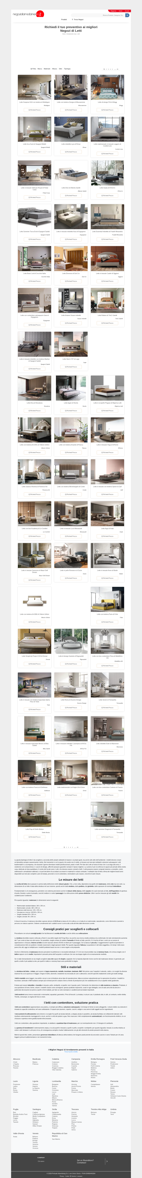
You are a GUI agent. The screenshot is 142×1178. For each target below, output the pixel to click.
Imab (121, 532)
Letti (78, 34)
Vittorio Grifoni (45, 448)
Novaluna (47, 406)
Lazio (15, 1081)
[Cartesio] (107, 772)
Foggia (15, 1118)
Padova (35, 1138)
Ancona (74, 1084)
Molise (93, 1081)
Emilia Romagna (98, 1059)
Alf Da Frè (83, 748)
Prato (73, 1128)
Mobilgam (47, 105)
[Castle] (107, 258)
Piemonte (114, 1081)
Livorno (74, 1118)
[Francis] (34, 772)
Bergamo (55, 1084)
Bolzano (94, 1112)
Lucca (73, 1120)
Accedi (127, 11)
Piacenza (94, 1072)
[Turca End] (34, 216)
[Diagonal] (107, 814)
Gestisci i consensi (77, 1176)
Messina (55, 1120)
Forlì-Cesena (95, 1066)
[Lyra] (71, 129)
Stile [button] (60, 69)
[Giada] (107, 172)
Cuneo (112, 1090)
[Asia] (71, 216)
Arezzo (73, 1112)
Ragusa (54, 1124)
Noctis (84, 406)
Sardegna (37, 1109)
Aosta (15, 1136)
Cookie (67, 1176)
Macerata (74, 1090)
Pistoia (73, 1126)
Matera (35, 1062)
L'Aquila (16, 1064)
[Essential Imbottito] (107, 216)
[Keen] (107, 555)
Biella (112, 1088)
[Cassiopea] (71, 728)
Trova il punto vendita (71, 1051)
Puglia (15, 1109)
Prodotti (64, 19)
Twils (48, 705)
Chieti (15, 1062)
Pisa (73, 1124)
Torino (112, 1094)
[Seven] (107, 685)
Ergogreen (83, 235)
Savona (35, 1090)
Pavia (54, 1102)
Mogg (121, 105)
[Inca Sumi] (34, 129)
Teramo (15, 1068)
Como (54, 1088)
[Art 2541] (34, 429)
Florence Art (46, 490)
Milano (54, 1098)
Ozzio (84, 574)
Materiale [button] (47, 69)
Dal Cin (84, 276)
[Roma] (71, 685)
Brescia (54, 1086)
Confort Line (119, 149)
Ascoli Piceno (76, 1086)
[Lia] (71, 513)
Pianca (84, 448)
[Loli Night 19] (71, 772)
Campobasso (95, 1084)
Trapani (54, 1128)
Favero (120, 790)
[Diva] (34, 388)
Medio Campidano (39, 1116)
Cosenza (55, 1066)
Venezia (35, 1144)
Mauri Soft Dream (44, 575)
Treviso (35, 1142)
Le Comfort (46, 532)
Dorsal (48, 659)
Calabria (55, 1059)
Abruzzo (16, 1059)
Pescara (16, 1066)
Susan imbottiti (81, 318)
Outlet (120, 11)
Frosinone (16, 1084)
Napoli (73, 1068)
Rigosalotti (83, 659)
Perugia (113, 1112)
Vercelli (113, 1098)
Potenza (35, 1064)
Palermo (55, 1122)
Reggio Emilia (96, 1074)
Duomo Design (81, 703)
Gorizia (112, 1062)
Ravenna (94, 1075)
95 (117, 69)
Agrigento (55, 1112)
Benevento (75, 1064)
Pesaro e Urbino (77, 1092)
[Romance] (71, 555)
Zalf (121, 490)
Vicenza (35, 1148)
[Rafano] (107, 300)
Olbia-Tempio (37, 1126)
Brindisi (15, 1116)
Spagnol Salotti (45, 235)
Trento (93, 1114)
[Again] (71, 388)
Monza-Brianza (57, 1100)
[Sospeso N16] (34, 87)
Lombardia (56, 1081)
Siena (73, 1130)
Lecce (15, 1120)
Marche (74, 1081)
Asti (111, 1084)
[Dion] (71, 172)
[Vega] (107, 429)
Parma (93, 1070)
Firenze (74, 1114)
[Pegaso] (107, 388)
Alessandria (114, 1086)
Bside (121, 574)
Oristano (35, 1122)
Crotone (55, 1064)
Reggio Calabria (57, 1068)
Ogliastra (36, 1120)
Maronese (120, 747)
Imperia (35, 1086)
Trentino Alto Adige (98, 1109)
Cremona (55, 1090)
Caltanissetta (56, 1114)
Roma (15, 1090)
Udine (112, 1068)
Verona (35, 1146)
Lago (84, 362)
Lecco (54, 1092)
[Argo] (107, 513)
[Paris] (107, 599)
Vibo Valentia (56, 1070)
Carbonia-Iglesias (39, 1114)
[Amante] (71, 429)
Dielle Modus (46, 832)
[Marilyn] (34, 344)
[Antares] (71, 300)
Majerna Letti (119, 406)
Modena (94, 1068)
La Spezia (36, 1088)
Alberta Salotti (82, 191)
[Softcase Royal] (34, 172)
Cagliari (35, 1112)
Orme (84, 790)
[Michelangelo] (71, 471)
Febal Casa (46, 193)
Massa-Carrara (76, 1122)
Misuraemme (82, 105)
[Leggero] (107, 129)
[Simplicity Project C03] (34, 641)
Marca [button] (40, 69)
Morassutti (83, 532)
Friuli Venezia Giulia (118, 1059)
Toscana (75, 1109)
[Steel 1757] (71, 344)
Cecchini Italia (45, 276)
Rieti (14, 1088)
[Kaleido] (71, 641)
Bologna (94, 1062)
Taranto (15, 1122)
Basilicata (37, 1059)
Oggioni (120, 276)
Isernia (93, 1086)
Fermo (73, 1088)
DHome (120, 448)
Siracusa (55, 1126)
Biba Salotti (46, 748)
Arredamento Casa (71, 34)
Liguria (35, 1081)
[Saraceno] (34, 555)
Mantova (55, 1096)
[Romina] (34, 471)
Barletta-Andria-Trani (20, 1114)
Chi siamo (41, 1161)
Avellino (74, 1062)
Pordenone (114, 1064)
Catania (54, 1116)
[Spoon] (107, 471)
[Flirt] (107, 87)
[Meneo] (34, 728)
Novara (112, 1092)
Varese (54, 1105)
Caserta (74, 1066)
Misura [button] (54, 69)
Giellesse (47, 790)
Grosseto (74, 1116)
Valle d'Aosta (18, 1133)
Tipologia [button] (67, 69)
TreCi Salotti (119, 318)
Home (64, 34)
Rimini (93, 1077)
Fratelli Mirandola (117, 235)
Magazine (113, 11)
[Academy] (34, 513)
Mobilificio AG (119, 661)
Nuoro (35, 1118)
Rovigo (35, 1140)
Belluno (35, 1136)
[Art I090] (34, 599)
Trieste (112, 1066)
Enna (54, 1118)
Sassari (35, 1124)
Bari (14, 1112)
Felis (121, 617)
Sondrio (54, 1104)
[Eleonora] (71, 258)
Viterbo (15, 1092)
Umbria (113, 1109)
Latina (15, 1086)
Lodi (53, 1094)
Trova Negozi (78, 19)
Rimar (84, 147)
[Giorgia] (71, 87)
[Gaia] (34, 300)
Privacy (62, 1176)
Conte (84, 490)
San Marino (56, 1139)
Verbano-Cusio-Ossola (118, 1096)
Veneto (35, 1133)
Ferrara (93, 1064)
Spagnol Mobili (45, 147)
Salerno (74, 1070)
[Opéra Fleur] (34, 685)
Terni (112, 1114)
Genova (35, 1084)
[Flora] (107, 641)
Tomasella (119, 703)
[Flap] (34, 814)
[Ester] (107, 728)
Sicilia (54, 1109)
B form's (120, 191)
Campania (75, 1059)
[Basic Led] (34, 258)
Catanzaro (55, 1062)
